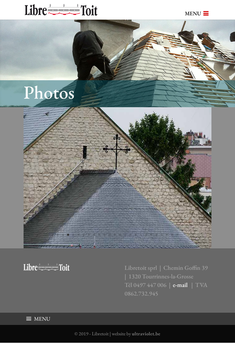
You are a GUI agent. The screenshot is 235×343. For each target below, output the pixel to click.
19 (151, 235)
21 (162, 235)
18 (146, 235)
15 (130, 235)
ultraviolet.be (146, 333)
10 (104, 235)
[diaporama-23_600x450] (117, 246)
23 (172, 235)
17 (141, 235)
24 (177, 235)
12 (115, 235)
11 (110, 235)
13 (120, 235)
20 (156, 235)
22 (167, 235)
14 (125, 235)
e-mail (180, 285)
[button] (193, 13)
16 (136, 235)
